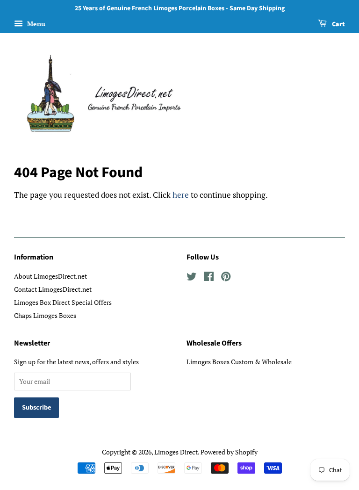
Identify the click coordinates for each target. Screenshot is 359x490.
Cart (337, 24)
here (180, 194)
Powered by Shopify (229, 451)
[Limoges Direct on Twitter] (192, 278)
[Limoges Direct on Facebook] (208, 278)
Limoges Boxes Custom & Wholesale (239, 361)
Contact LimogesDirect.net (53, 289)
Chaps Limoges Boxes (45, 315)
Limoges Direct (176, 451)
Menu (35, 23)
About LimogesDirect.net (50, 276)
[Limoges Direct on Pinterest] (226, 278)
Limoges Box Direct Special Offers (63, 302)
